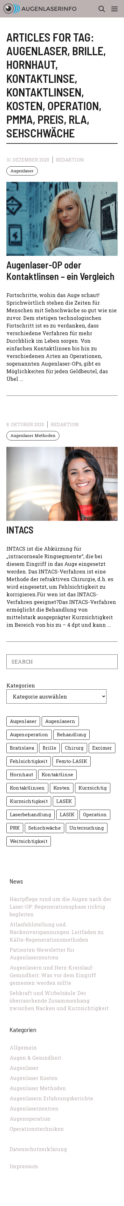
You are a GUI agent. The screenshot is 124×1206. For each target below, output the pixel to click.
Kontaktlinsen (27, 788)
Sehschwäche (44, 828)
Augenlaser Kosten (34, 1078)
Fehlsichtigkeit (28, 761)
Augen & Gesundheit (35, 1057)
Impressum (24, 1166)
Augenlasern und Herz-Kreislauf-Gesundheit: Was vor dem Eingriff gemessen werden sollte (53, 975)
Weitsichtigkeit (28, 841)
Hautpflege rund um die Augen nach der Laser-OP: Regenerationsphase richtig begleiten (60, 907)
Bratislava (22, 748)
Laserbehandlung (30, 815)
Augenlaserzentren (34, 1108)
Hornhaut (21, 775)
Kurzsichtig (93, 788)
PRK (15, 828)
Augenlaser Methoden (32, 435)
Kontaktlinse (57, 775)
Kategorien (20, 685)
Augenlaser (22, 171)
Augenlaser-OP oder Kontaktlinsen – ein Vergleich (60, 270)
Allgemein (23, 1047)
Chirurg (74, 748)
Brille (49, 748)
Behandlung (71, 735)
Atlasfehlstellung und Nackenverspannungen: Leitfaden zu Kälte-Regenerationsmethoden (57, 932)
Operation (95, 815)
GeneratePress (104, 1202)
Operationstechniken (37, 1128)
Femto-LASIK (71, 761)
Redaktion (70, 160)
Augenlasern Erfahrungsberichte (51, 1098)
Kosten (61, 788)
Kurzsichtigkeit (29, 801)
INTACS (19, 529)
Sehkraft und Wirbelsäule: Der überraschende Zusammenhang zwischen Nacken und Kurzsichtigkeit (59, 1000)
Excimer (102, 748)
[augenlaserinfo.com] (40, 8)
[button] (101, 8)
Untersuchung (86, 828)
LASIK (67, 815)
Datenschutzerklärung (38, 1149)
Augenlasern (60, 721)
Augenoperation (29, 735)
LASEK (64, 801)
